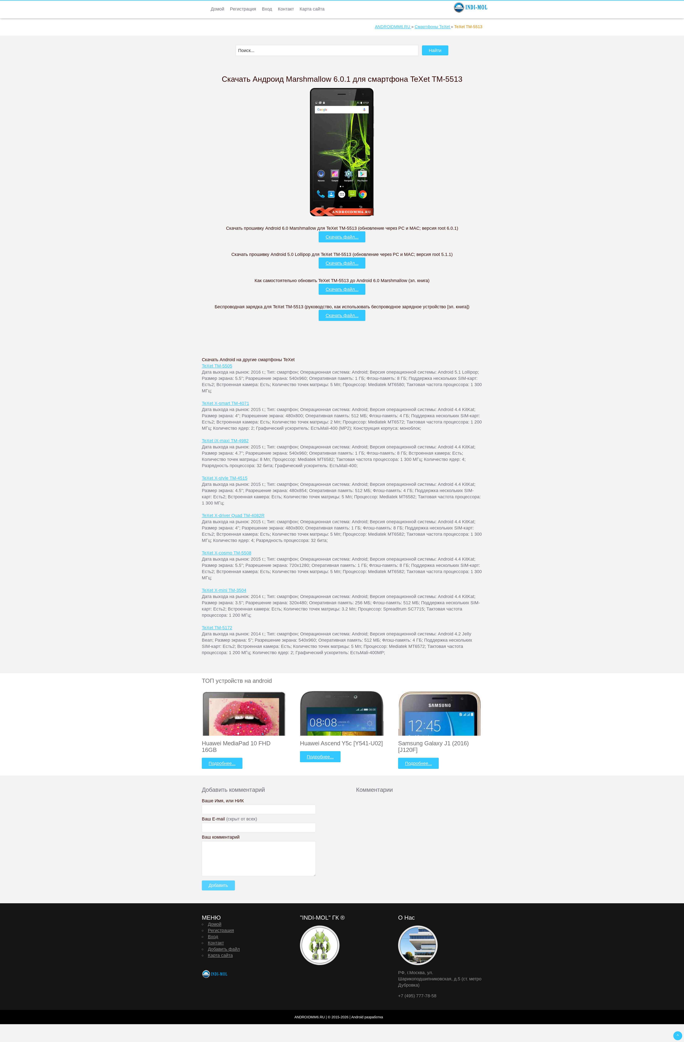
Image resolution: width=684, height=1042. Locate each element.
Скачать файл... (342, 236)
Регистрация (243, 8)
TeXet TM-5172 (217, 627)
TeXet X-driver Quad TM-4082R (233, 515)
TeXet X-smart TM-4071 (225, 403)
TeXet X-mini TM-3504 (224, 590)
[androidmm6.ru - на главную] (215, 974)
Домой (217, 8)
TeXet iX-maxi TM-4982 (225, 440)
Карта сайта (312, 8)
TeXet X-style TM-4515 (224, 477)
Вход (267, 8)
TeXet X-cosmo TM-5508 (226, 552)
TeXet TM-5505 (217, 365)
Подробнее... (222, 763)
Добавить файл (224, 949)
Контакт (286, 8)
